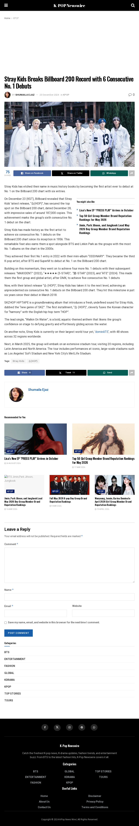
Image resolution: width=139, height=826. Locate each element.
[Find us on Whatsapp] (94, 727)
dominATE (101, 332)
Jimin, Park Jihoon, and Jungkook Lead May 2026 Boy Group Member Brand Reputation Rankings (104, 229)
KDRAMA (9, 680)
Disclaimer (94, 796)
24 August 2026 (13, 463)
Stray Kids (18, 361)
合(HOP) (33, 361)
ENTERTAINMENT (15, 659)
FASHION (9, 666)
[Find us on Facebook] (44, 727)
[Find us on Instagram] (69, 727)
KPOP (16, 18)
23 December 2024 (49, 94)
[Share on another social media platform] (132, 173)
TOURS (8, 700)
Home (7, 18)
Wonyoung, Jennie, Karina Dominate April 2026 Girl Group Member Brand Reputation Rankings (113, 501)
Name (9, 590)
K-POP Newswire (69, 5)
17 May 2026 (79, 467)
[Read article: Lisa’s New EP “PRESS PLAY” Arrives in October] (35, 439)
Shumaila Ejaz (25, 94)
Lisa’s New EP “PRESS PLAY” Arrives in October (106, 210)
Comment (11, 544)
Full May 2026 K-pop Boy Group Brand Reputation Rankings (68, 499)
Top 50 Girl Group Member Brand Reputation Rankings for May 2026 (105, 217)
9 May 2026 (56, 506)
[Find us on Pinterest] (81, 727)
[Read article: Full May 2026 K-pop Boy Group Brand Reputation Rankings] (69, 485)
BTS (6, 652)
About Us (44, 802)
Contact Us (44, 807)
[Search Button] (133, 5)
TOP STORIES (12, 694)
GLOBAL (9, 673)
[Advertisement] (69, 47)
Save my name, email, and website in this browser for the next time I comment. (54, 622)
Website (77, 606)
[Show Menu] (6, 5)
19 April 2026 (102, 509)
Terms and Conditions (94, 807)
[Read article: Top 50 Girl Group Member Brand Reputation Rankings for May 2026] (103, 439)
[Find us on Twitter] (57, 727)
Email (8, 606)
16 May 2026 (11, 509)
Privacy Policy (95, 802)
